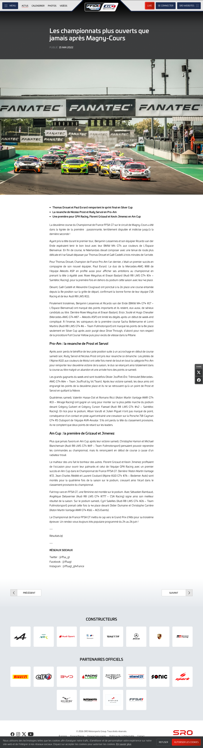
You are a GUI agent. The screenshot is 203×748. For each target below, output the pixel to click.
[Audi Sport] (67, 637)
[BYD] (67, 677)
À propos (63, 735)
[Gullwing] (67, 700)
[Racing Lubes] (90, 677)
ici (61, 536)
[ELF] (44, 677)
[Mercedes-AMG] (136, 637)
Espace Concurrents (96, 735)
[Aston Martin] (44, 637)
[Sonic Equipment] (159, 677)
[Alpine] (20, 637)
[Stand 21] (136, 677)
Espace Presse (77, 735)
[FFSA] (136, 700)
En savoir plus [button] (123, 744)
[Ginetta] (113, 637)
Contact (140, 735)
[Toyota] (182, 637)
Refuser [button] (163, 742)
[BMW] (90, 637)
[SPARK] (182, 677)
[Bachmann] (113, 677)
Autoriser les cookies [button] (186, 742)
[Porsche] (159, 637)
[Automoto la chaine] (90, 700)
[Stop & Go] (113, 700)
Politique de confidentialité (121, 735)
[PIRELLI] (20, 677)
